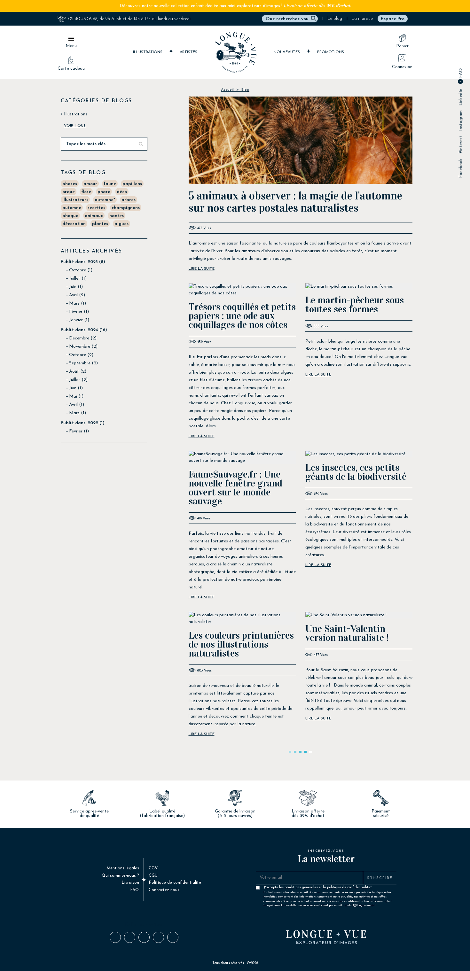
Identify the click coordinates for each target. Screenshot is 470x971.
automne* (105, 200)
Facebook (460, 168)
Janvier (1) (79, 320)
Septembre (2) (83, 363)
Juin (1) (76, 286)
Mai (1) (76, 396)
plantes (100, 223)
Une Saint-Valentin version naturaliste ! (347, 633)
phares (69, 184)
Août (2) (77, 371)
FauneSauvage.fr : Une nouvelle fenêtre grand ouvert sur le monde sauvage (235, 488)
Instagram (460, 121)
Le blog (334, 18)
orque (68, 192)
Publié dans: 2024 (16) (84, 330)
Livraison (130, 883)
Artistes (188, 52)
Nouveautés (287, 52)
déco (122, 192)
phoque (70, 216)
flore (86, 192)
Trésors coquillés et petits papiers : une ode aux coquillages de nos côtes (242, 315)
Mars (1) (77, 303)
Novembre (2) (83, 346)
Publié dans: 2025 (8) (83, 262)
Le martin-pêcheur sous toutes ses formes (354, 304)
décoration (74, 223)
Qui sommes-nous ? (120, 876)
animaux (94, 216)
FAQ (460, 73)
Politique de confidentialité (175, 883)
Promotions (330, 52)
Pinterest (460, 145)
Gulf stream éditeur (144, 924)
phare (104, 192)
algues (121, 223)
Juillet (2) (78, 379)
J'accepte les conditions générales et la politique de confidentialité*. (327, 889)
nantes (116, 216)
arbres (128, 200)
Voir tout (75, 126)
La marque (362, 18)
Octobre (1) (80, 270)
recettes (96, 208)
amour (90, 184)
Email (172, 937)
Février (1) (79, 311)
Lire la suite (202, 269)
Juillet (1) (78, 278)
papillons (132, 184)
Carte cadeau (71, 68)
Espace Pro (392, 19)
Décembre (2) (83, 338)
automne (71, 208)
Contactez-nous (164, 890)
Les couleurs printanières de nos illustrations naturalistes (241, 644)
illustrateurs (75, 200)
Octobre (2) (81, 355)
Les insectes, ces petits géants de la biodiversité (355, 472)
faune (110, 184)
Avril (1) (76, 404)
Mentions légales (122, 868)
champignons (126, 208)
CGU (153, 876)
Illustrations (148, 52)
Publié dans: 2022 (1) (83, 423)
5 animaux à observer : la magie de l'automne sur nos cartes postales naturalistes (295, 202)
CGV (153, 868)
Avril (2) (77, 295)
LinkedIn (460, 97)
